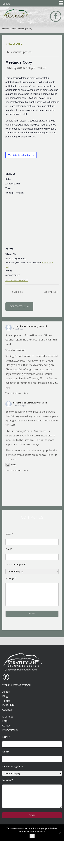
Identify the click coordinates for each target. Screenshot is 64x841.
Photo (13, 464)
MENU (6, 4)
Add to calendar (21, 154)
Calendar (7, 709)
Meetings (18, 292)
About (5, 692)
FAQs (5, 721)
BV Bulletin (8, 705)
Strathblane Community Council (30, 326)
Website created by (13, 685)
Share (26, 393)
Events (13, 28)
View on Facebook (13, 393)
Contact (6, 725)
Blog (5, 696)
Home (5, 28)
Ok (32, 836)
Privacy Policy (10, 730)
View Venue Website (16, 280)
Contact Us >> (19, 306)
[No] (60, 832)
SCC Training (50, 292)
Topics (6, 700)
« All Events (13, 44)
